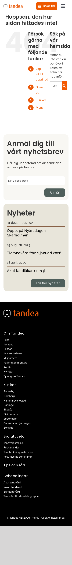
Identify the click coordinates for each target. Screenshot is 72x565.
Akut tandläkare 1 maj (26, 270)
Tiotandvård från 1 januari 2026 (34, 253)
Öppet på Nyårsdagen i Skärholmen (27, 232)
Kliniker (41, 100)
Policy (35, 517)
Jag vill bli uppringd (42, 74)
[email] (36, 180)
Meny (40, 108)
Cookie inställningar (53, 517)
